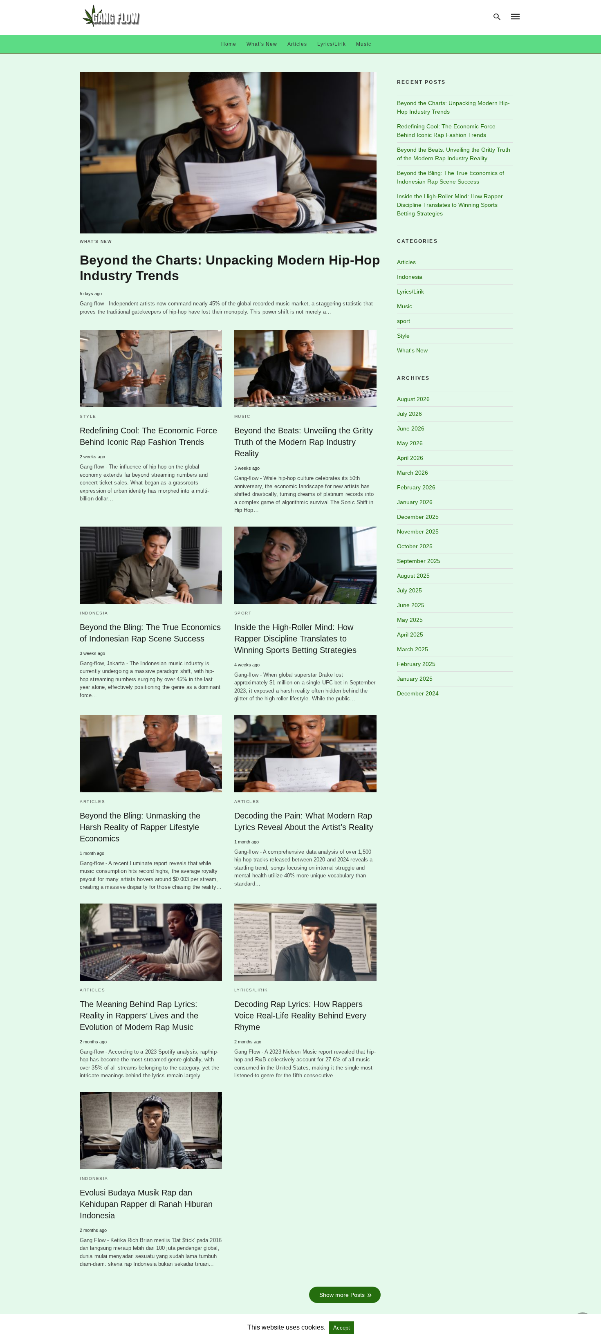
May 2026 (410, 443)
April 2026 (410, 458)
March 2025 (412, 649)
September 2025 (418, 561)
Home (228, 44)
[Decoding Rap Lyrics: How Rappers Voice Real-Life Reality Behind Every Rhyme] (305, 942)
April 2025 (410, 634)
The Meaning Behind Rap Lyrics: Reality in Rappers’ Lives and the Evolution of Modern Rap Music (139, 1016)
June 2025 (410, 605)
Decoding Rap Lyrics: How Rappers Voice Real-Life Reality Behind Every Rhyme (300, 1016)
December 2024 (418, 693)
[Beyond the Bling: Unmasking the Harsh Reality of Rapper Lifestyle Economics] (151, 753)
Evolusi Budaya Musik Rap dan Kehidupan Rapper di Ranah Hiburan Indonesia (146, 1204)
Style (88, 416)
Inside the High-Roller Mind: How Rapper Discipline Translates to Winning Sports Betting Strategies (295, 639)
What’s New (262, 44)
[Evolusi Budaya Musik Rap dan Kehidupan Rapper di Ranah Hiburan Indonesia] (151, 1130)
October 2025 (415, 546)
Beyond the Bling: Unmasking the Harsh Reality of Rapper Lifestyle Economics (140, 827)
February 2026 (416, 487)
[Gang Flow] (111, 15)
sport (243, 613)
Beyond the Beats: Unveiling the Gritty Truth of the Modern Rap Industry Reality (303, 442)
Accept (341, 1328)
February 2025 (416, 664)
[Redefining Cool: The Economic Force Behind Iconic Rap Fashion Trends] (151, 368)
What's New (96, 241)
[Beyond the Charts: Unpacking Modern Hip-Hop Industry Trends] (228, 153)
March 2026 (412, 472)
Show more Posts (342, 1295)
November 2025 (418, 531)
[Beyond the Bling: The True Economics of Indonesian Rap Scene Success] (151, 565)
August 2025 (413, 575)
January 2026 (415, 502)
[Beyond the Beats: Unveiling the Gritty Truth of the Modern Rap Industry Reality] (305, 368)
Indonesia (94, 613)
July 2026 (409, 413)
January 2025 (415, 678)
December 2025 (418, 517)
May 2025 (410, 620)
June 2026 (410, 428)
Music (363, 44)
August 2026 (413, 399)
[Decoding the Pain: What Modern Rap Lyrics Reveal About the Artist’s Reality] (305, 753)
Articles (297, 44)
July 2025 (409, 590)
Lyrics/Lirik (331, 44)
